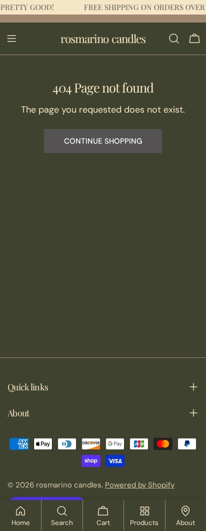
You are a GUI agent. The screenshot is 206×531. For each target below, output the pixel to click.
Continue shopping (103, 141)
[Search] (174, 39)
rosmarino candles (103, 38)
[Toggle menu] (12, 39)
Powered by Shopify (139, 485)
